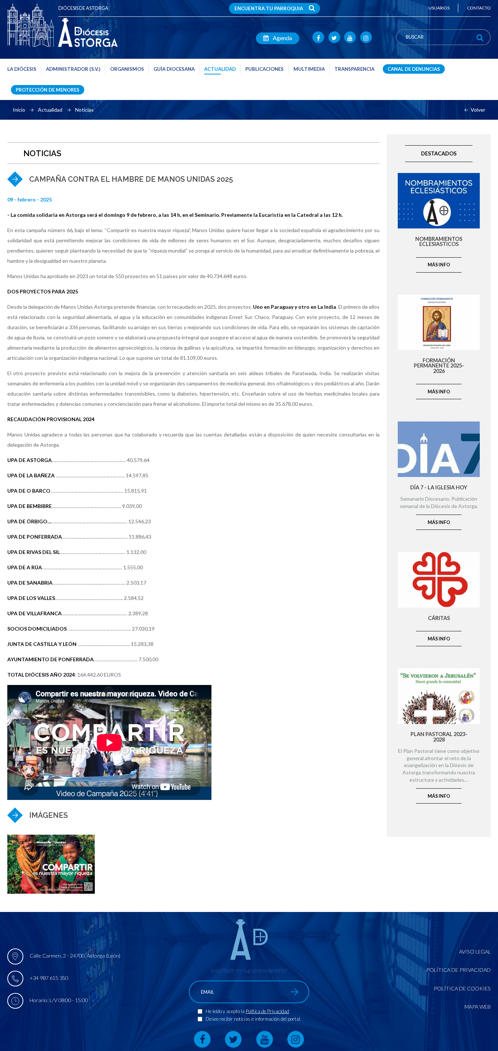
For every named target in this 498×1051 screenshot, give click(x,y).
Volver (478, 109)
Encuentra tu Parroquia (268, 8)
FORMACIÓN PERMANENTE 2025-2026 (439, 366)
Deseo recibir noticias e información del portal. (253, 1019)
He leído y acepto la (226, 1011)
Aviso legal (475, 951)
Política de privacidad (458, 970)
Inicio (19, 109)
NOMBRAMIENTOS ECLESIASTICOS (438, 241)
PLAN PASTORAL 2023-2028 (439, 737)
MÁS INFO (439, 264)
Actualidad (50, 109)
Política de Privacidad (267, 1011)
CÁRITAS (439, 618)
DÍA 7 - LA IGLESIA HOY (438, 487)
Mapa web (477, 1007)
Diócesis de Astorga (83, 8)
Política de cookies (462, 988)
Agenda (282, 37)
